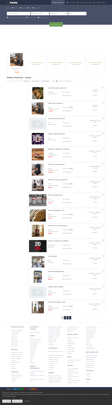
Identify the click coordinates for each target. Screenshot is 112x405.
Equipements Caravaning (17, 352)
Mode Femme (14, 336)
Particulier (26, 81)
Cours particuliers (90, 337)
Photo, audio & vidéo (53, 361)
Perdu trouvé (70, 331)
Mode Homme (14, 334)
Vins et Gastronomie (34, 341)
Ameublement (70, 341)
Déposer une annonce (57, 2)
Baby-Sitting (88, 345)
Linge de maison (71, 347)
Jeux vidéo (51, 367)
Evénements (89, 339)
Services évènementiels (91, 327)
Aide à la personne (90, 335)
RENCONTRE (89, 371)
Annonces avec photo (45, 17)
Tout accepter (6, 401)
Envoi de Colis (89, 346)
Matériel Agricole (52, 339)
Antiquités (32, 362)
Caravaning (13, 360)
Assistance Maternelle (91, 357)
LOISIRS (32, 336)
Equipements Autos (15, 362)
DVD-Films (32, 357)
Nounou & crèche (90, 363)
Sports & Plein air (34, 345)
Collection (32, 355)
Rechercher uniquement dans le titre (17, 17)
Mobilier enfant (89, 367)
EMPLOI (69, 357)
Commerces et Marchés (54, 333)
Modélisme (32, 353)
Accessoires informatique (54, 357)
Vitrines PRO (37, 8)
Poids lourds (51, 345)
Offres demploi (70, 362)
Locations (13, 381)
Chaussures (14, 340)
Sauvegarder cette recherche (64, 81)
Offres (10, 8)
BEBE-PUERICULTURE (92, 352)
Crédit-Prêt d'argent (90, 348)
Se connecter (94, 2)
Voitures (13, 366)
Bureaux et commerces (16, 375)
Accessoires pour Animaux (55, 380)
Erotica (87, 376)
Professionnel (35, 81)
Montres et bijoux (15, 342)
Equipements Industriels (54, 335)
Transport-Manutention (54, 331)
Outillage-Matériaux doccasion (55, 327)
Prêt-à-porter (14, 338)
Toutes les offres (11, 81)
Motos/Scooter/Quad (16, 358)
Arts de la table (70, 349)
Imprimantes (51, 363)
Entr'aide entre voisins (91, 331)
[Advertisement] (56, 39)
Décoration (69, 345)
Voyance (88, 341)
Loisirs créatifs (33, 347)
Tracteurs (51, 343)
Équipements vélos (34, 343)
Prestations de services (72, 382)
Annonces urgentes (32, 17)
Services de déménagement (73, 380)
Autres (87, 382)
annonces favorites (83, 2)
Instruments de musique (35, 339)
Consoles (51, 369)
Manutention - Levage (54, 337)
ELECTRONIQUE (53, 348)
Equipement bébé (90, 365)
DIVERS (88, 379)
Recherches (17, 8)
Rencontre (88, 374)
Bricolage (69, 353)
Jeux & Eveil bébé (90, 361)
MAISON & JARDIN (72, 334)
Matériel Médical (52, 341)
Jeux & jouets (33, 349)
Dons (30, 8)
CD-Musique (33, 351)
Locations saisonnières (35, 332)
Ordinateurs (51, 365)
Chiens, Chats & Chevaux (73, 327)
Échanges (24, 8)
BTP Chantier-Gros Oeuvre (55, 329)
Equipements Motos (16, 356)
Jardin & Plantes (71, 351)
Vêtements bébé (89, 359)
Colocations (14, 379)
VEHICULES (14, 349)
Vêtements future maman (92, 355)
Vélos (31, 360)
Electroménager (71, 343)
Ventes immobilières (16, 377)
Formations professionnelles (74, 360)
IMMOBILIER (14, 372)
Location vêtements (15, 332)
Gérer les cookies (17, 401)
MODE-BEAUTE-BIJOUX (17, 327)
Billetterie (88, 343)
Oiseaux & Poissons (71, 329)
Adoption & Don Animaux (54, 382)
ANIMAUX (51, 373)
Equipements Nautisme (16, 354)
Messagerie (102, 2)
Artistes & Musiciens (90, 333)
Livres (31, 358)
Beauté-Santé (14, 344)
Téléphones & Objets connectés (56, 355)
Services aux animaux (91, 329)
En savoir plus (27, 401)
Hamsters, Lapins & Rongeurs (55, 378)
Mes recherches (72, 2)
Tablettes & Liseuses (53, 359)
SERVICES (70, 365)
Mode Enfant (14, 346)
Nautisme (13, 368)
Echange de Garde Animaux (55, 376)
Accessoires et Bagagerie (17, 330)
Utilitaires (13, 364)
